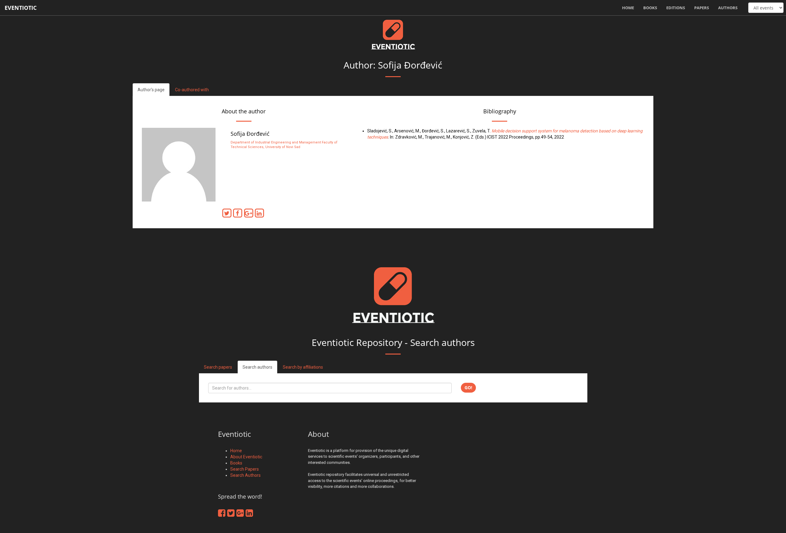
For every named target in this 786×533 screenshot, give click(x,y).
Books (650, 7)
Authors (727, 7)
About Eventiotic (246, 456)
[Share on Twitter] (228, 212)
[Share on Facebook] (238, 212)
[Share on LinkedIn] (260, 212)
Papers (701, 7)
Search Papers (244, 469)
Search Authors (245, 475)
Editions (675, 7)
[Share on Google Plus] (249, 212)
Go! (468, 387)
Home (628, 7)
